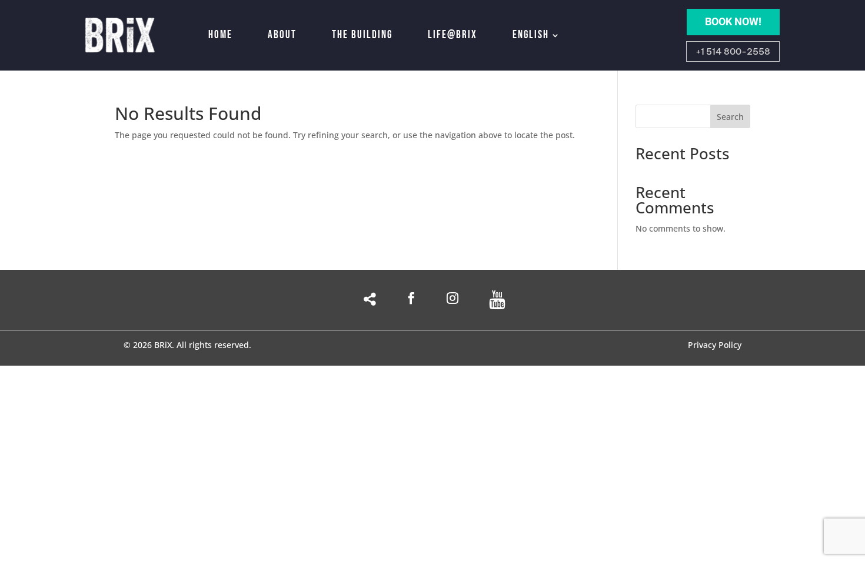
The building (362, 35)
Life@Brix (452, 35)
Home (220, 35)
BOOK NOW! (733, 21)
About (282, 35)
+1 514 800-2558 (733, 51)
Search (730, 116)
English (531, 35)
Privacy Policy (714, 345)
